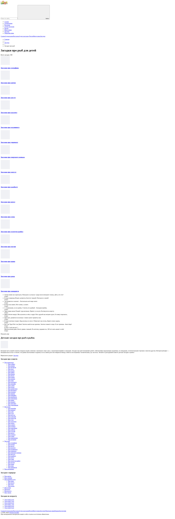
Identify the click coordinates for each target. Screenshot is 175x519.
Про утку (11, 420)
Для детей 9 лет (9, 508)
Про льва (11, 380)
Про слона (11, 385)
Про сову (11, 412)
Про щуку (11, 457)
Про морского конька (14, 452)
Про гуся (11, 413)
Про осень (11, 486)
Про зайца (11, 372)
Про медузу (11, 454)
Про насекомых (9, 469)
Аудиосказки (8, 23)
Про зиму (11, 481)
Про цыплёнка (12, 428)
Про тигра (11, 387)
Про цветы (7, 476)
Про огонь (7, 487)
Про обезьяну (12, 395)
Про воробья (12, 408)
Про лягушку (12, 403)
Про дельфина (12, 443)
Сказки (6, 22)
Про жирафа (12, 384)
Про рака (11, 466)
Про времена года (9, 479)
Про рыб (7, 441)
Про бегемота (12, 390)
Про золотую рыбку (14, 461)
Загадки (6, 31)
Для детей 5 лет (9, 501)
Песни (6, 28)
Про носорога (12, 382)
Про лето (11, 484)
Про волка (11, 371)
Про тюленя (11, 392)
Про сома (11, 459)
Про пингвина (12, 398)
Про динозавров (13, 405)
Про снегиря (12, 416)
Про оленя (11, 377)
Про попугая (12, 418)
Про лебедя (11, 430)
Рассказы (7, 25)
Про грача (11, 436)
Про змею (11, 400)
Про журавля (12, 439)
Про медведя (12, 367)
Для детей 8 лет (9, 506)
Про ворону (11, 410)
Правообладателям (60, 511)
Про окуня (11, 462)
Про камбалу (12, 456)
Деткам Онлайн (14, 512)
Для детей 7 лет (9, 504)
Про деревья (8, 478)
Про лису (11, 369)
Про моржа (11, 393)
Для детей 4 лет (9, 499)
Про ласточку (12, 421)
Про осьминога (13, 449)
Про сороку (11, 425)
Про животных (9, 362)
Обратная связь (9, 33)
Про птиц (7, 407)
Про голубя (11, 431)
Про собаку (11, 364)
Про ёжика (11, 374)
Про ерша (11, 464)
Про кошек (11, 366)
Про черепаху (12, 451)
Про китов (11, 444)
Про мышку (11, 402)
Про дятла (11, 423)
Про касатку (12, 448)
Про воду (7, 489)
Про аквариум (12, 467)
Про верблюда (12, 397)
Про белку (11, 375)
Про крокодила (12, 389)
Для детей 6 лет (9, 503)
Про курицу (11, 426)
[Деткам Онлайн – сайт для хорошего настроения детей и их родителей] (4, 4)
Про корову (11, 379)
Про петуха (11, 415)
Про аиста (11, 433)
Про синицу (12, 434)
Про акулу (11, 446)
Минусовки (8, 30)
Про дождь (7, 492)
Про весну (11, 483)
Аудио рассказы (9, 26)
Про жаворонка (13, 438)
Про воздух (7, 491)
